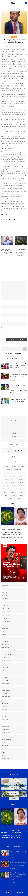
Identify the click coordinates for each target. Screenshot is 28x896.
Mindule (13, 492)
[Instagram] (18, 451)
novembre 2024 (6, 654)
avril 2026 (5, 598)
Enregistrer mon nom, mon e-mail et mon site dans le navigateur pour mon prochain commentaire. (14, 333)
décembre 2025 (6, 611)
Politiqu (22, 492)
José (6, 479)
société (14, 433)
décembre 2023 (6, 690)
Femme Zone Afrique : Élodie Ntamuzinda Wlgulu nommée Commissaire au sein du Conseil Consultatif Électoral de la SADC (18, 389)
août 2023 (5, 703)
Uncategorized (14, 440)
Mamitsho (6, 489)
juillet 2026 (5, 589)
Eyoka (21, 473)
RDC (6, 495)
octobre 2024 (6, 657)
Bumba (14, 466)
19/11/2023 (12, 395)
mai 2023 (4, 713)
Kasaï (5, 482)
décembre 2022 (6, 729)
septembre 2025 (6, 621)
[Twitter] (9, 451)
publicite (14, 426)
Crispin (7, 473)
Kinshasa (22, 482)
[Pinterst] (21, 451)
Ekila (14, 473)
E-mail (3, 311)
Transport (10, 499)
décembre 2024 (6, 651)
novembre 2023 (6, 693)
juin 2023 (4, 709)
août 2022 (5, 742)
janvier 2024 (5, 687)
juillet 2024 (5, 667)
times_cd (8, 46)
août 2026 (5, 585)
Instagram (14, 895)
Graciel (13, 476)
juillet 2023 (5, 706)
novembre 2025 (6, 615)
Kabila (12, 479)
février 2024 (5, 683)
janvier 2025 (5, 647)
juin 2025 (4, 631)
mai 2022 (4, 752)
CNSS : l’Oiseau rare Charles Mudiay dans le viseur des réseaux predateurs (7, 251)
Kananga (21, 479)
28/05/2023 (12, 381)
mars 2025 (5, 641)
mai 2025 (4, 634)
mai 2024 (4, 673)
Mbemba (22, 489)
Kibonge (13, 482)
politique (14, 37)
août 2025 (5, 624)
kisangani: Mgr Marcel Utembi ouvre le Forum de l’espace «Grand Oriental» (18, 365)
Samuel (13, 495)
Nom (3, 303)
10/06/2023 (12, 407)
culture (14, 417)
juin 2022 (4, 749)
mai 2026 (4, 595)
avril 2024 (5, 677)
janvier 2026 (5, 608)
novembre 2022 (6, 732)
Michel (5, 492)
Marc (14, 489)
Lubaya (21, 486)
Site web (3, 319)
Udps (19, 499)
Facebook (8, 892)
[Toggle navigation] (26, 3)
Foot (5, 476)
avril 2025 (4, 638)
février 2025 (5, 644)
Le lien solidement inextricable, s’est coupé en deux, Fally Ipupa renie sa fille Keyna (18, 376)
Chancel (22, 466)
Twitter (21, 892)
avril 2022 (4, 755)
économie (14, 420)
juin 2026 (4, 592)
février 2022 (5, 758)
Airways (6, 466)
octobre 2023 (6, 696)
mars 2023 (5, 719)
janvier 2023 (5, 726)
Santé (21, 495)
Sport (14, 436)
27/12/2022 (12, 370)
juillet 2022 (5, 745)
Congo (8, 470)
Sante (14, 430)
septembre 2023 (6, 700)
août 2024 (5, 664)
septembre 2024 (6, 660)
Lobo (13, 486)
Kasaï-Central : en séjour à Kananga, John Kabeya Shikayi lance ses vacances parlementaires (21, 252)
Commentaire (5, 279)
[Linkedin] (12, 451)
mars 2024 (5, 680)
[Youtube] (15, 451)
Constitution (18, 470)
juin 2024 (4, 670)
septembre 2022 (6, 739)
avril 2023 (5, 716)
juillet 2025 (5, 628)
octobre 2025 (6, 618)
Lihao (6, 486)
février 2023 (5, 722)
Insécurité (21, 476)
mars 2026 (5, 602)
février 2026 (5, 605)
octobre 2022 (6, 736)
